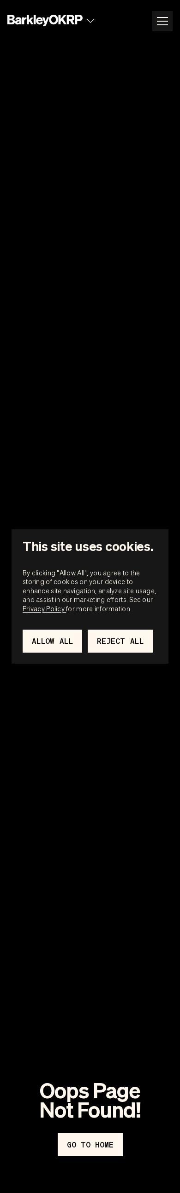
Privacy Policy (44, 608)
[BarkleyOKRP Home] (45, 21)
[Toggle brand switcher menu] (90, 21)
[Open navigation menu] (162, 21)
